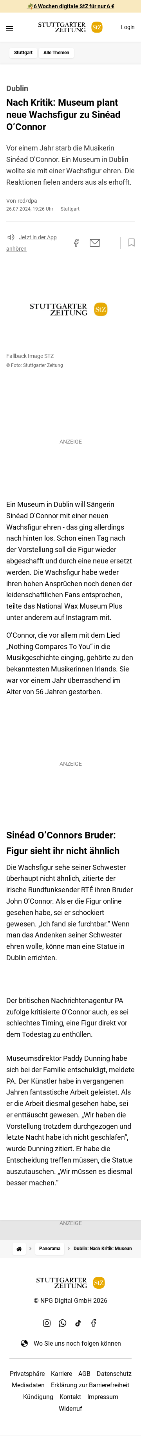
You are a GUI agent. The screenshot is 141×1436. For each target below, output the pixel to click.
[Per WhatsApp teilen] (110, 243)
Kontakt (70, 1397)
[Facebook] (94, 1323)
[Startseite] (19, 1248)
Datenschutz (114, 1373)
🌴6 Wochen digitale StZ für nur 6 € (70, 6)
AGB (84, 1373)
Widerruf (70, 1408)
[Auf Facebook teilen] (76, 243)
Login (128, 27)
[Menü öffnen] (9, 28)
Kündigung (38, 1397)
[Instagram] (47, 1323)
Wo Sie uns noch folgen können (77, 1343)
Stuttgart (23, 52)
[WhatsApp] (62, 1323)
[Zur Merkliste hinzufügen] (129, 243)
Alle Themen (56, 52)
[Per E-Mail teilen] (95, 243)
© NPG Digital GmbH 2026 (70, 1300)
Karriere (61, 1373)
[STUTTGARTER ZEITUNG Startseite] (70, 27)
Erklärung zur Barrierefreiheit (90, 1385)
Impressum (102, 1397)
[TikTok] (78, 1323)
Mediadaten (28, 1385)
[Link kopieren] (62, 243)
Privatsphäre (27, 1373)
